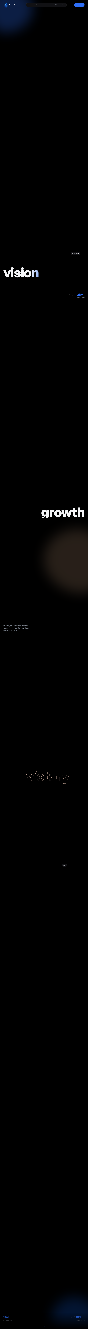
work (49, 5)
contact (62, 5)
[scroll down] (45, 1326)
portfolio (55, 5)
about (29, 5)
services (36, 5)
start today (79, 5)
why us (43, 5)
